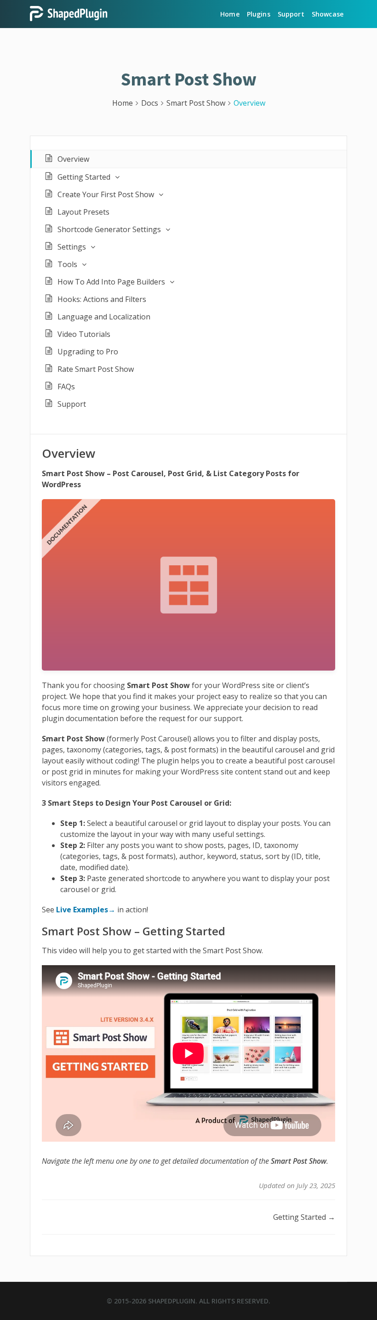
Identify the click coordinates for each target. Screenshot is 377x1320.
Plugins (258, 14)
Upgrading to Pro (87, 352)
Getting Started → (304, 1217)
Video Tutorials (83, 334)
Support (291, 14)
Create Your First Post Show (105, 194)
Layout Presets (83, 212)
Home (230, 14)
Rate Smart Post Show (95, 369)
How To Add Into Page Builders (111, 282)
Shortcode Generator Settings (109, 229)
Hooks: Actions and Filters (101, 299)
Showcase (327, 14)
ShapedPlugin (171, 1301)
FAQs (66, 386)
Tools (67, 264)
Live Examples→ (85, 910)
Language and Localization (103, 317)
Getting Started (83, 177)
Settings (71, 247)
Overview (73, 159)
